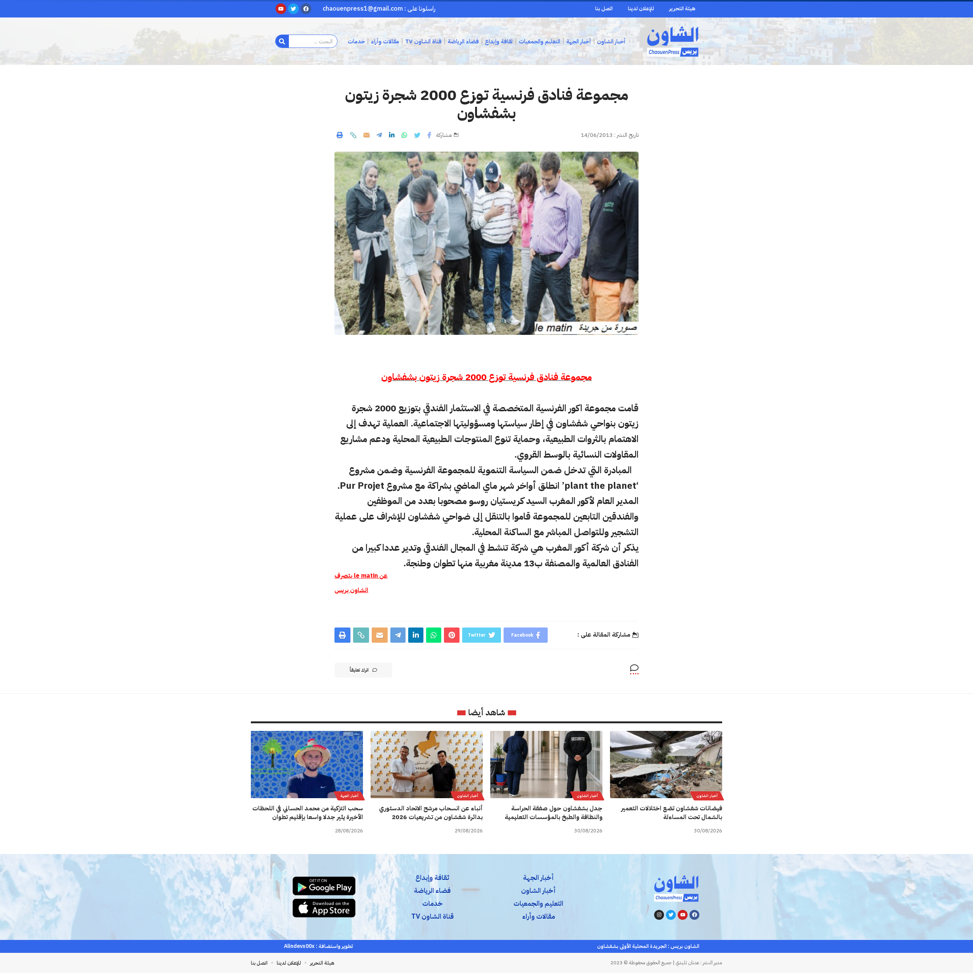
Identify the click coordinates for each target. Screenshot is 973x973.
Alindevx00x (299, 946)
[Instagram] (659, 915)
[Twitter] (671, 915)
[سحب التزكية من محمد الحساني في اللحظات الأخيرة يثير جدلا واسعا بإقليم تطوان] (307, 764)
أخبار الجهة (349, 796)
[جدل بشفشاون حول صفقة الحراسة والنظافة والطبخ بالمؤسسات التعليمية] (546, 764)
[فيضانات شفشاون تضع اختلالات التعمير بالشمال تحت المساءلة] (666, 764)
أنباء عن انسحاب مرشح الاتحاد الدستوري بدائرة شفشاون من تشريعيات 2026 (431, 813)
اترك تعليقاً (359, 670)
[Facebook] (694, 915)
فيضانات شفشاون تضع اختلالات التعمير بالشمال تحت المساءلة (671, 813)
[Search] (282, 41)
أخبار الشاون (707, 796)
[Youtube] (683, 915)
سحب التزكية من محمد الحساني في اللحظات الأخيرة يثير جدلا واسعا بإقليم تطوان (307, 813)
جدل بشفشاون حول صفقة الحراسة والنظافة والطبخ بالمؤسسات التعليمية (553, 813)
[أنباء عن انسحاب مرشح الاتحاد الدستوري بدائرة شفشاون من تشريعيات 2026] (427, 764)
